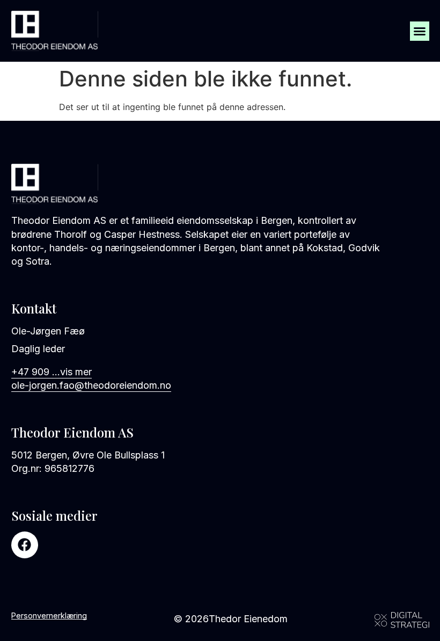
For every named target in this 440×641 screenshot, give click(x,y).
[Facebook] (24, 544)
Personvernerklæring (49, 616)
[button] (419, 31)
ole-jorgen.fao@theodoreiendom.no (91, 385)
